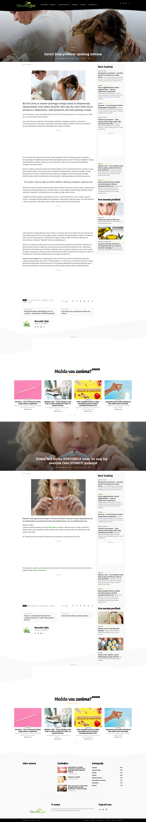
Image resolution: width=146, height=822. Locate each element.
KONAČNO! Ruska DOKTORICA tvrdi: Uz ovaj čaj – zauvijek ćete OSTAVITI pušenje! (39, 312)
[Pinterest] (80, 301)
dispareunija (45, 300)
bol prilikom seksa (35, 300)
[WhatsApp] (84, 301)
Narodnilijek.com (33, 820)
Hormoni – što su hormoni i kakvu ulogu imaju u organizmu (28, 403)
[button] (129, 3)
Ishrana (100, 85)
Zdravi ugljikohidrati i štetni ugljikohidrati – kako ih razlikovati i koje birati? (108, 89)
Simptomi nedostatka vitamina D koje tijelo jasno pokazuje (118, 403)
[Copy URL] (92, 301)
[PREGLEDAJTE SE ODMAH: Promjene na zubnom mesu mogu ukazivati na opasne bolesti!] (62, 769)
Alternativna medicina (104, 241)
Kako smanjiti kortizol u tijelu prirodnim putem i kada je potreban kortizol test (109, 184)
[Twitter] (125, 3)
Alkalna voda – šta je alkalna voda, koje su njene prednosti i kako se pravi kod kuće (110, 168)
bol (28, 300)
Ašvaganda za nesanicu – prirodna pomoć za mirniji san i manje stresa (110, 75)
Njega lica (101, 217)
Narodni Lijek (63, 58)
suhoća (25, 302)
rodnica (52, 300)
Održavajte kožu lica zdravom (108, 219)
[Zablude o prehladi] (62, 779)
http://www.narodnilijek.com (41, 323)
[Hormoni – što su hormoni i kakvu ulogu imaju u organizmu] (27, 389)
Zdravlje (73, 47)
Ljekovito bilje (102, 71)
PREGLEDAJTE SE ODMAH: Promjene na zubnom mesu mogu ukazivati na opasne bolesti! (76, 769)
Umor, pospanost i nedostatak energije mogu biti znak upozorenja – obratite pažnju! (78, 787)
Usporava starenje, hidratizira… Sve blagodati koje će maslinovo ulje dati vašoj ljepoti (109, 246)
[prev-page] (70, 415)
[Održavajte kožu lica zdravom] (110, 209)
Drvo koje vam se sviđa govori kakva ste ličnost (75, 312)
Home (24, 64)
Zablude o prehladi (74, 777)
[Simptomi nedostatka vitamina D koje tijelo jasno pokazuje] (118, 389)
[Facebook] (120, 3)
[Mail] (41, 326)
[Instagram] (123, 3)
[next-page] (74, 415)
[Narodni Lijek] (56, 58)
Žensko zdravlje (103, 117)
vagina (29, 302)
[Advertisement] (58, 143)
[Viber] (88, 301)
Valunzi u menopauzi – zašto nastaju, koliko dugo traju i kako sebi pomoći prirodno (109, 121)
